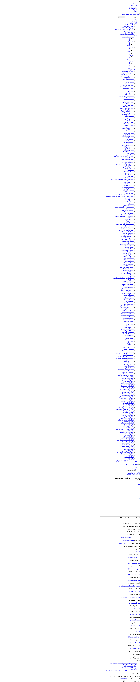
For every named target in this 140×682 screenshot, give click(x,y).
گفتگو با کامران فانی (128, 424)
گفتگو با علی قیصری (128, 430)
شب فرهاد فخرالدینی (128, 253)
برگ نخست (134, 3)
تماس (135, 11)
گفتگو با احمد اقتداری (128, 381)
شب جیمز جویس (129, 168)
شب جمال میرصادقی (128, 160)
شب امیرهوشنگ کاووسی (127, 111)
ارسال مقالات (133, 8)
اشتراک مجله (133, 9)
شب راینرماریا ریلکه (128, 190)
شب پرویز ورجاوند (129, 146)
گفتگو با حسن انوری (128, 404)
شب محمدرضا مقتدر (128, 312)
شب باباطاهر (130, 130)
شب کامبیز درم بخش (128, 264)
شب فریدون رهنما (129, 258)
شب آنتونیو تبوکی (129, 83)
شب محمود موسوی (128, 319)
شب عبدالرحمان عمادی (127, 231)
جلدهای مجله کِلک (129, 24)
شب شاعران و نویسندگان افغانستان (124, 216)
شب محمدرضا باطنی (128, 310)
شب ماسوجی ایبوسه (128, 293)
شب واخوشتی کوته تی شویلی (126, 369)
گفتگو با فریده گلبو (129, 433)
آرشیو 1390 (131, 60)
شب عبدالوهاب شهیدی (127, 236)
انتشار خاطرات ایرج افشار (130, 664)
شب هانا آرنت (130, 362)
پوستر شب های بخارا (128, 27)
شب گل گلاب (130, 279)
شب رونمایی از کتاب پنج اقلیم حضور (124, 194)
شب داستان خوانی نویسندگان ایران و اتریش (122, 179)
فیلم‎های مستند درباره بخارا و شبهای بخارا (126, 461)
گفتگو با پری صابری (128, 387)
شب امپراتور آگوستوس (127, 109)
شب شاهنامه (130, 217)
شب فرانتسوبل (129, 247)
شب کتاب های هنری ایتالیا (127, 267)
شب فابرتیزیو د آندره (128, 241)
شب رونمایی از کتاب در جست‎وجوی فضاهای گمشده (120, 196)
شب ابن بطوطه (129, 89)
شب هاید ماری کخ (129, 364)
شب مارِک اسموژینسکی (127, 290)
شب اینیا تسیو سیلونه (128, 128)
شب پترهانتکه (130, 137)
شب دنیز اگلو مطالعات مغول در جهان (130, 597)
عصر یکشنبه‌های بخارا (134, 574)
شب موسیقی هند (129, 339)
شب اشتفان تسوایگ (128, 106)
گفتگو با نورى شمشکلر (127, 458)
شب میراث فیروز (135, 608)
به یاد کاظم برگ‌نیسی (134, 648)
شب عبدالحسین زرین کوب (126, 230)
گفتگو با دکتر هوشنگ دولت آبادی (125, 409)
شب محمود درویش (128, 316)
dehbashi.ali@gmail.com (126, 537)
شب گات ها (130, 275)
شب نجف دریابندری (128, 346)
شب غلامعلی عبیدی (134, 551)
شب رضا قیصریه (129, 193)
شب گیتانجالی (130, 282)
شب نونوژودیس (129, 352)
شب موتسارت (130, 338)
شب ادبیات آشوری (129, 94)
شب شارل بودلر (129, 213)
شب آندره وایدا (130, 82)
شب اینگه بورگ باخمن (128, 126)
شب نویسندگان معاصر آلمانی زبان (124, 358)
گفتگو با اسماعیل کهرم (127, 383)
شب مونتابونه (130, 342)
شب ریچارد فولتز (129, 199)
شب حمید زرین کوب (128, 173)
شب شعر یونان (129, 221)
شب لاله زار (137, 631)
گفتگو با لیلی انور (129, 435)
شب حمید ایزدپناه (129, 171)
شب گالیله (131, 276)
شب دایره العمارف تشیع (127, 184)
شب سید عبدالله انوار (128, 210)
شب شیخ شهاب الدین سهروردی (125, 224)
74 (129, 53)
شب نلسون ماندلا (129, 349)
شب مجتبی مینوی (129, 299)
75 (129, 56)
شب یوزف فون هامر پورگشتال (125, 375)
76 (129, 57)
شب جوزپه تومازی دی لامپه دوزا (125, 163)
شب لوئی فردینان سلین (127, 288)
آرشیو (135, 35)
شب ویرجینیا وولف (128, 370)
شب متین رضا (130, 296)
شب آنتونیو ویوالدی (128, 85)
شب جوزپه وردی (129, 165)
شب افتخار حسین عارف (127, 108)
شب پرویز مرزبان (129, 143)
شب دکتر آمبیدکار (129, 185)
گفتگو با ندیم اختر (129, 457)
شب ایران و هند (129, 125)
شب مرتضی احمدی (128, 321)
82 (129, 65)
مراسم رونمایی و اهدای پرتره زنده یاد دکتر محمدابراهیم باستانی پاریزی (118, 670)
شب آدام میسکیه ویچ (128, 71)
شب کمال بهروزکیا (135, 614)
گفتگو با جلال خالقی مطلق (126, 396)
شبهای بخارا (133, 69)
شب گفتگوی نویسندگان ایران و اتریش (123, 278)
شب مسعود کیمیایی (128, 325)
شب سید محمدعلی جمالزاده (126, 211)
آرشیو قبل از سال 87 (128, 37)
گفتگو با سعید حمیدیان (128, 413)
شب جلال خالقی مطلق (127, 159)
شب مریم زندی (129, 324)
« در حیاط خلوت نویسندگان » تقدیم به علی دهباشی (123, 663)
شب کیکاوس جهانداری (127, 273)
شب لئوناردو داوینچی (128, 284)
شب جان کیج (130, 153)
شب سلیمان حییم (129, 205)
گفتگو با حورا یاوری (128, 406)
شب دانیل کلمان (129, 180)
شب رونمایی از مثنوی (128, 197)
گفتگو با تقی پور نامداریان (127, 393)
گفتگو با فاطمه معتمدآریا (127, 432)
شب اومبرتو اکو (129, 116)
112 (129, 68)
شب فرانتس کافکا (129, 245)
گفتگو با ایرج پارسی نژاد (127, 386)
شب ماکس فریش (129, 295)
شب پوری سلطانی (129, 150)
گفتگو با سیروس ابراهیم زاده (126, 420)
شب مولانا (131, 341)
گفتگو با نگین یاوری (128, 455)
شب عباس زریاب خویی (127, 227)
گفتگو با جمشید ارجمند (127, 400)
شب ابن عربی (130, 91)
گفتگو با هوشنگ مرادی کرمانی (125, 460)
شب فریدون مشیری (128, 259)
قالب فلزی (134, 669)
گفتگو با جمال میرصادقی (127, 398)
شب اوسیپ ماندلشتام (128, 114)
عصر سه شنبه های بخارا (133, 580)
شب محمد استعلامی (128, 302)
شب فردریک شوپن (128, 251)
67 (129, 44)
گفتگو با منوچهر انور (128, 447)
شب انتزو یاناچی (129, 119)
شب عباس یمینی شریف (127, 228)
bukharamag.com (123, 543)
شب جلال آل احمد (129, 157)
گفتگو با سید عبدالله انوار (127, 418)
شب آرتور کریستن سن (127, 74)
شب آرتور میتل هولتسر (127, 75)
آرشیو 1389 (131, 54)
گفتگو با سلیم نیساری (128, 415)
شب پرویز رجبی (129, 140)
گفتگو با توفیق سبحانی (128, 395)
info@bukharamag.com (128, 540)
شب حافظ (131, 170)
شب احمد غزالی (129, 103)
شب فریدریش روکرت (128, 256)
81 (129, 63)
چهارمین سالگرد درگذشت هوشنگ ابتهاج (129, 586)
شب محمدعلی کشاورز (127, 315)
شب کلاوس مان (129, 271)
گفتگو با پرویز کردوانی (128, 392)
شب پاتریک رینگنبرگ (128, 136)
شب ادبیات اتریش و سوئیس (126, 96)
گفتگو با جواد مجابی (128, 403)
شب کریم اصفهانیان (128, 270)
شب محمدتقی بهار (129, 304)
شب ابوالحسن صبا (129, 92)
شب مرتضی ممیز (129, 322)
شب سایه (131, 204)
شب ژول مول (130, 202)
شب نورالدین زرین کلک (127, 350)
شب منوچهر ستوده (128, 333)
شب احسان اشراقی (128, 102)
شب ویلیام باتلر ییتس (128, 372)
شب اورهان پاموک (129, 113)
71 (129, 50)
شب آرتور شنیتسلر (128, 72)
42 (129, 38)
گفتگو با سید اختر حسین (127, 416)
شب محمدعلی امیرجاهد (127, 313)
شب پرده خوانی (129, 139)
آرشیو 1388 (131, 47)
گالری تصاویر (133, 23)
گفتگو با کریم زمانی (128, 426)
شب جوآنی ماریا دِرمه (128, 162)
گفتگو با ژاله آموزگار (128, 412)
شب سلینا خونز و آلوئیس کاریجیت (124, 207)
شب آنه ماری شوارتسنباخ (127, 86)
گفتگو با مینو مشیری (128, 449)
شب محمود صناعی (128, 318)
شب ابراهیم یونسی (128, 88)
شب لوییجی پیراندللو (128, 285)
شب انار (131, 117)
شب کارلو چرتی (129, 261)
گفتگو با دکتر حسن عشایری (126, 407)
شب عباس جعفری (128, 225)
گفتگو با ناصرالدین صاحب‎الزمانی (125, 452)
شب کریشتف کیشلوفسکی (126, 268)
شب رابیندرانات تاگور (128, 188)
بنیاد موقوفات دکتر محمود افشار (128, 667)
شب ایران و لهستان (128, 123)
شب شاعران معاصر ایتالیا (127, 214)
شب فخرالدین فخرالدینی (127, 244)
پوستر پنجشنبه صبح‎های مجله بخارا (124, 29)
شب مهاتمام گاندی (128, 336)
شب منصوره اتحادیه (128, 330)
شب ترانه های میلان (128, 151)
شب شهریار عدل (129, 222)
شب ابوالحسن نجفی (134, 642)
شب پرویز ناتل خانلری (128, 145)
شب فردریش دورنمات (127, 250)
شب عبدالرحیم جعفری (127, 233)
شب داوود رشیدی (129, 182)
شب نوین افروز (129, 359)
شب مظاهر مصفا (129, 327)
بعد (139, 482)
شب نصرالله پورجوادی (127, 347)
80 (129, 62)
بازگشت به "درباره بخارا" (133, 473)
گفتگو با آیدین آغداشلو (128, 378)
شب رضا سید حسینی (128, 191)
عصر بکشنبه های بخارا (134, 591)
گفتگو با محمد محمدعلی (127, 444)
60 (129, 40)
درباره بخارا (134, 5)
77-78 (128, 59)
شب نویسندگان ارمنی (128, 355)
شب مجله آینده (129, 301)
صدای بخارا (134, 21)
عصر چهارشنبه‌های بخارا (133, 557)
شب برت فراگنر (129, 131)
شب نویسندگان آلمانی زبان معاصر (124, 353)
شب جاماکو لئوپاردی (128, 154)
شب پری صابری (129, 148)
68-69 (128, 46)
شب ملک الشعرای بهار (127, 329)
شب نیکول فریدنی (129, 361)
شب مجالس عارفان (128, 298)
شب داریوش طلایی (128, 177)
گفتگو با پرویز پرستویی (127, 390)
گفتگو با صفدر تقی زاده (127, 423)
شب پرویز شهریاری (128, 142)
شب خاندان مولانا (129, 174)
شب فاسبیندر (130, 242)
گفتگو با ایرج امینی (129, 384)
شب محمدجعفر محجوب (127, 307)
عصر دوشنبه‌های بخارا (134, 569)
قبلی (138, 484)
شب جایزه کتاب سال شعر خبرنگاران (124, 156)
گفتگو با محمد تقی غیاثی (127, 438)
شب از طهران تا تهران (128, 100)
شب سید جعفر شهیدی (128, 208)
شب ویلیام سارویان (128, 373)
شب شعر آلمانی (129, 219)
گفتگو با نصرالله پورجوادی (127, 454)
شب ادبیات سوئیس (128, 99)
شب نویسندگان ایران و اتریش (126, 356)
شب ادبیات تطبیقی (128, 97)
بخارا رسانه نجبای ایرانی (130, 666)
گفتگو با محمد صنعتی (128, 443)
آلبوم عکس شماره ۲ (128, 32)
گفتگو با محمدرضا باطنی (127, 441)
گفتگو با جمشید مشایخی (127, 401)
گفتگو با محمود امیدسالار (127, 446)
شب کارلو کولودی (129, 262)
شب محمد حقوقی (129, 308)
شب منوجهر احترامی (128, 332)
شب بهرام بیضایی (129, 133)
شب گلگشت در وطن (128, 281)
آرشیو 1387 (131, 41)
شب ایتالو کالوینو (129, 120)
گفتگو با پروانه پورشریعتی (127, 389)
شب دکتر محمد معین (128, 187)
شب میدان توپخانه (129, 344)
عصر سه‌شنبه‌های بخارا (134, 563)
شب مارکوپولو (130, 292)
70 (129, 49)
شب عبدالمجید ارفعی (128, 234)
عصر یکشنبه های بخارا (134, 603)
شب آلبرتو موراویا (129, 77)
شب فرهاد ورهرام (129, 254)
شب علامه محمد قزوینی (127, 239)
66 (129, 43)
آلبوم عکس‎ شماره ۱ (128, 31)
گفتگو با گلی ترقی (129, 427)
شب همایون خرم (129, 367)
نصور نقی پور (123, 678)
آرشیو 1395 (131, 66)
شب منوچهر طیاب (129, 335)
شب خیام (131, 176)
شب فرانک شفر (129, 248)
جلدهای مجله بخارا (129, 26)
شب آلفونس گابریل (128, 79)
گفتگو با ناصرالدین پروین (127, 450)
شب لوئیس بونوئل (129, 287)
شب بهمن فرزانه (129, 134)
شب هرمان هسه (129, 366)
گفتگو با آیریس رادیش (128, 379)
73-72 (128, 51)
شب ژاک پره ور (129, 200)
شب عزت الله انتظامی (127, 238)
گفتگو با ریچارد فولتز (128, 410)
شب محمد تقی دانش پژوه (127, 305)
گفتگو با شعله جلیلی (128, 421)
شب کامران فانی (129, 265)
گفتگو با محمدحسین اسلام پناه (125, 440)
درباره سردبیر (133, 6)
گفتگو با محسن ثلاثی (128, 437)
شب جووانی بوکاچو (128, 167)
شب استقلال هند (129, 105)
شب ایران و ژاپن (129, 122)
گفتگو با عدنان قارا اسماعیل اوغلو (125, 429)
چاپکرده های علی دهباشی (127, 34)
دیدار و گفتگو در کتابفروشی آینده (128, 376)
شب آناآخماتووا (130, 80)
